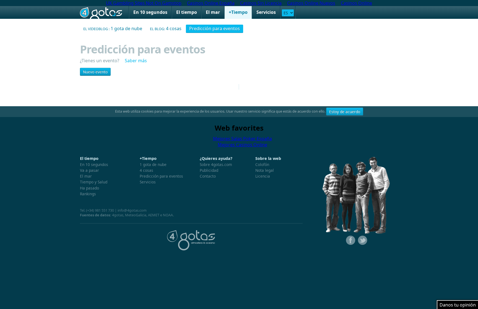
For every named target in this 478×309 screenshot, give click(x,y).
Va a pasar (89, 170)
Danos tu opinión (458, 305)
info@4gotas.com (132, 210)
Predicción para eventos (214, 28)
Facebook (349, 240)
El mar (213, 12)
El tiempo (186, 12)
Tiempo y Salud (93, 182)
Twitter (362, 240)
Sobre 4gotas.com (216, 164)
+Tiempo (238, 12)
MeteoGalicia (135, 214)
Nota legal (264, 170)
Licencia (262, 176)
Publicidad (209, 170)
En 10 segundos (150, 12)
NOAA (168, 214)
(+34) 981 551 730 (100, 210)
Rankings (88, 193)
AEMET (153, 214)
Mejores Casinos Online (242, 145)
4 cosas (165, 28)
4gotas (101, 12)
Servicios (266, 12)
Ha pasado (89, 188)
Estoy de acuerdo (344, 111)
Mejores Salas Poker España (242, 139)
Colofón (262, 164)
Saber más (135, 61)
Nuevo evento (95, 71)
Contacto (208, 176)
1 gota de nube (112, 28)
